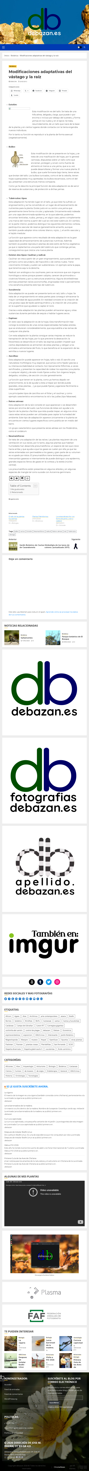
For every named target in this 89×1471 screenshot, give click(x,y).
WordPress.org (10, 1399)
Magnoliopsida (12, 1040)
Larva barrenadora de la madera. (18, 1106)
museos (34, 1040)
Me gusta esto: (17, 489)
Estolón (29, 531)
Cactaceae (47, 1021)
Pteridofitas (46, 1044)
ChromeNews (59, 1467)
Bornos (8, 1021)
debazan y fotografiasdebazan (17, 1452)
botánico (18, 1021)
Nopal (43, 1040)
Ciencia (9, 1071)
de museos (29, 1071)
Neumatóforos (39, 531)
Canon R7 (40, 1025)
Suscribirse (54, 1403)
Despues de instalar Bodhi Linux (18, 1132)
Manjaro (24, 1040)
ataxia (63, 1016)
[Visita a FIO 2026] (38, 1360)
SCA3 (71, 1044)
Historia (9, 1076)
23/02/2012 (23, 81)
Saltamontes (27, 638)
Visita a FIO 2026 (11, 1145)
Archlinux (33, 1016)
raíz (65, 531)
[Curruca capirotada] (65, 1343)
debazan (13, 81)
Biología (52, 1066)
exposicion (27, 1035)
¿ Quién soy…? (10, 1423)
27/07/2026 (22, 1348)
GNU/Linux (39, 1035)
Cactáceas (10, 1025)
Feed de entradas (12, 1389)
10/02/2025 (26, 641)
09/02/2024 (67, 642)
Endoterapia (52, 1071)
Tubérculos (72, 531)
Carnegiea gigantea (55, 1025)
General (63, 1071)
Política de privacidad (13, 1433)
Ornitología (20, 1076)
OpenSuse (53, 1040)
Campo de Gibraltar (25, 1025)
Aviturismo (40, 1066)
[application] (44, 1203)
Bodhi (71, 1016)
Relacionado (17, 492)
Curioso (18, 1071)
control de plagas (33, 1030)
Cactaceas (73, 1066)
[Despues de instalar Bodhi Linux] (10, 1360)
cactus (22, 531)
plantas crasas (32, 1044)
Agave (16, 1016)
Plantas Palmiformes (40, 517)
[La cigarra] (10, 1343)
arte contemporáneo (49, 1016)
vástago (12, 535)
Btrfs (38, 1021)
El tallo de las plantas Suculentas (16, 518)
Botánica (13, 66)
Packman (9, 1044)
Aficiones (9, 1066)
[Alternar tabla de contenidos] (34, 486)
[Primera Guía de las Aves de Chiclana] (65, 1360)
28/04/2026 (77, 1348)
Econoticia (67, 1030)
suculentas (50, 1049)
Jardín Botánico (67, 1035)
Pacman (19, 1044)
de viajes (40, 1071)
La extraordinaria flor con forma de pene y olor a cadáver (65, 519)
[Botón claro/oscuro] (80, 47)
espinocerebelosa (13, 1035)
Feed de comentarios (13, 1394)
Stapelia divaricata (13, 1049)
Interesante (53, 1035)
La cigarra (8, 1093)
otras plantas (76, 1040)
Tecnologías (33, 1076)
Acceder (8, 1385)
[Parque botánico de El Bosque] (53, 637)
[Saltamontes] (11, 637)
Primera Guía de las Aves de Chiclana (20, 1158)
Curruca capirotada (12, 1119)
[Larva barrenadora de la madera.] (38, 1343)
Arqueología (28, 1066)
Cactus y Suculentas (71, 1021)
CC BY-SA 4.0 (9, 1457)
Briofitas (28, 1021)
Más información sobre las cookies (18, 1428)
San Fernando (59, 1044)
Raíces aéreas (57, 531)
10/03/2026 (50, 1365)
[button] (3, 47)
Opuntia (64, 1040)
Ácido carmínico (64, 1049)
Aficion (8, 1016)
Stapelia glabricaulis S (33, 1049)
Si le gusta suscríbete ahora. (27, 1086)
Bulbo (16, 531)
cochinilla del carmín (14, 1030)
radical (48, 531)
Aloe (24, 1016)
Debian (56, 1030)
